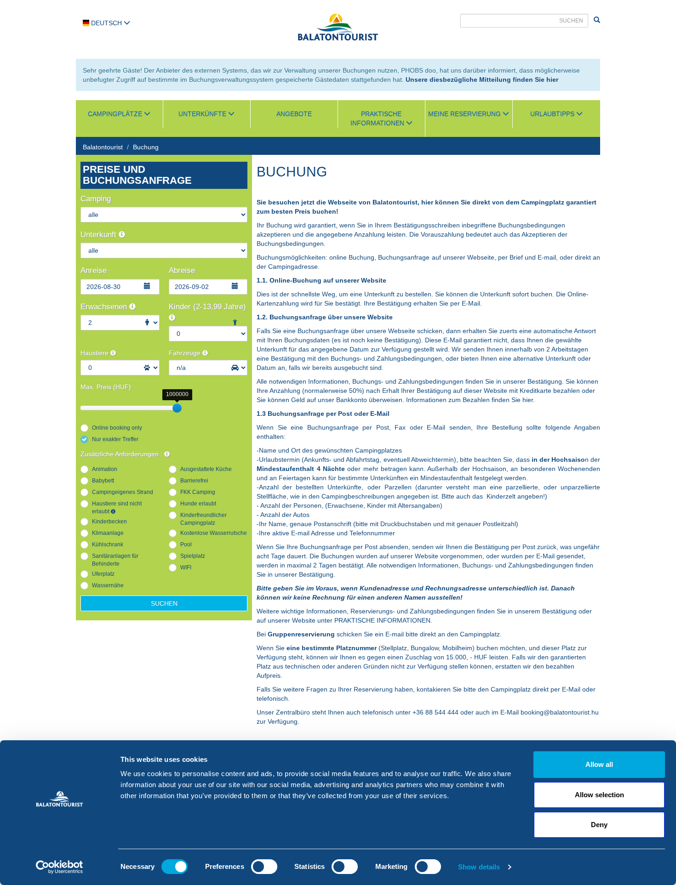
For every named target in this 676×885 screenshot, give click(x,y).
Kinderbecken (109, 521)
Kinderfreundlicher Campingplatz (203, 519)
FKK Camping (197, 492)
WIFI (185, 567)
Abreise (182, 270)
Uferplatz (103, 574)
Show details (479, 867)
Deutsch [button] (106, 23)
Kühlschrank (107, 544)
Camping (95, 198)
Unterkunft (99, 234)
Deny (599, 824)
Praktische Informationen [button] (378, 118)
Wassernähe (108, 585)
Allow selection (599, 795)
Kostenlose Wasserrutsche (213, 533)
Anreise (93, 270)
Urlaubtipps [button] (553, 114)
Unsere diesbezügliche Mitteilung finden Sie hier (482, 79)
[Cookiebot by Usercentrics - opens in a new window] (59, 867)
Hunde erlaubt (198, 503)
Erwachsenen (104, 306)
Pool (186, 544)
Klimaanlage (108, 533)
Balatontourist (103, 147)
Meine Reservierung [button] (465, 114)
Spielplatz (192, 556)
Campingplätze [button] (116, 114)
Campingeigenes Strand (122, 492)
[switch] (264, 866)
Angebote (294, 114)
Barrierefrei (194, 480)
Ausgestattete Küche (206, 469)
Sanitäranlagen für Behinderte (115, 560)
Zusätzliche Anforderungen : (122, 454)
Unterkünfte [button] (203, 114)
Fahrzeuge (185, 353)
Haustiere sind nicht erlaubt (117, 507)
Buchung (146, 147)
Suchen (164, 603)
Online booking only (117, 428)
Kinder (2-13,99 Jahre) (207, 306)
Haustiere (95, 353)
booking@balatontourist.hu (560, 712)
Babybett (103, 480)
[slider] (177, 408)
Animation (104, 469)
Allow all (599, 764)
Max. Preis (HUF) (105, 387)
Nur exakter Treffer (115, 439)
